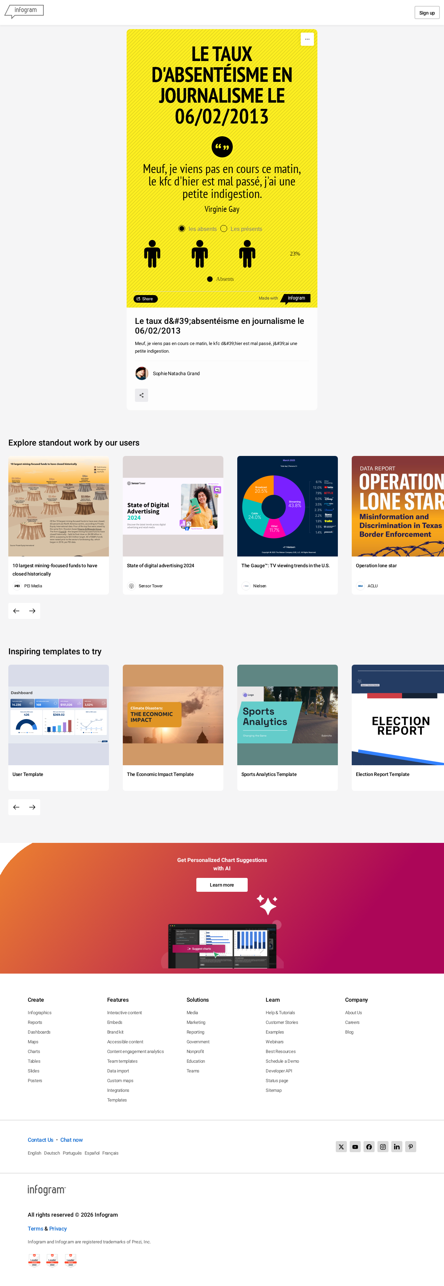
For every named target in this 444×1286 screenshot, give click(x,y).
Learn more (222, 885)
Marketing (196, 1022)
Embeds (114, 1022)
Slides (33, 1070)
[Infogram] (24, 12)
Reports (35, 1022)
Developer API (279, 1070)
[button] (222, 279)
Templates (117, 1100)
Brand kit (115, 1032)
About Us (353, 1012)
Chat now (71, 1140)
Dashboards (39, 1032)
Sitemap (273, 1090)
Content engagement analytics (135, 1051)
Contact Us (40, 1140)
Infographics (39, 1012)
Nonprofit (195, 1051)
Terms (35, 1228)
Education (196, 1061)
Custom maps (120, 1080)
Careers (352, 1022)
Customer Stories (282, 1022)
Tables (34, 1061)
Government (198, 1041)
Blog (349, 1032)
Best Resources (281, 1051)
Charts (34, 1051)
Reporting (195, 1032)
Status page (277, 1080)
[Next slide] (32, 611)
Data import (118, 1070)
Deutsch (52, 1153)
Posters (35, 1080)
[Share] (141, 395)
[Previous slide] (16, 611)
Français (110, 1153)
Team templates (122, 1061)
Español (92, 1153)
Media (192, 1012)
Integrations (118, 1090)
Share (147, 298)
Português (72, 1153)
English (34, 1153)
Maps (33, 1041)
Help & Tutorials (280, 1012)
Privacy (58, 1228)
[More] (307, 39)
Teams (193, 1070)
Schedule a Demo (282, 1061)
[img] (200, 254)
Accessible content (125, 1041)
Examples (275, 1032)
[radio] (199, 229)
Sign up (427, 13)
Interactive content (124, 1012)
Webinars (275, 1041)
